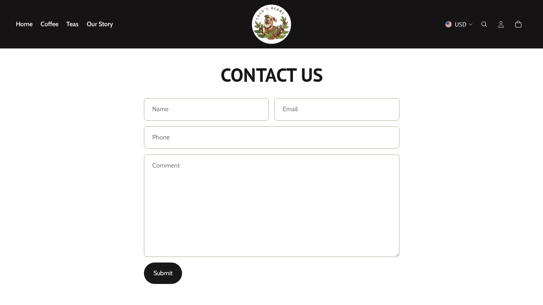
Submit (163, 273)
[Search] (484, 24)
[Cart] (518, 24)
